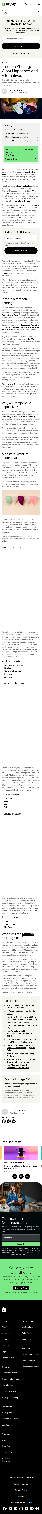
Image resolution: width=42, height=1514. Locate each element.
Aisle (6, 804)
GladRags (6, 273)
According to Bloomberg (12, 384)
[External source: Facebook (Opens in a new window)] (5, 1508)
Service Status (8, 1358)
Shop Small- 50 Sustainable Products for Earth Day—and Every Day (22, 1025)
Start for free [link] (21, 46)
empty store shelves (21, 201)
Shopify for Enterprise (6, 1459)
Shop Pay (6, 1446)
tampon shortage (24, 186)
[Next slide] (27, 1176)
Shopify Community (10, 1397)
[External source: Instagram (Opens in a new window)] (21, 1508)
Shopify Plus (7, 1452)
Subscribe (21, 1244)
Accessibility (27, 1339)
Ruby (6, 807)
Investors (6, 1333)
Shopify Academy (9, 1391)
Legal (4, 1352)
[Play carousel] (21, 1176)
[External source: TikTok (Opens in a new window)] (26, 1508)
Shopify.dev (7, 1412)
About (4, 1327)
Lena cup (8, 677)
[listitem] (21, 1159)
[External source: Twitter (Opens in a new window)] (10, 1508)
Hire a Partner (7, 1385)
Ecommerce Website (30, 1367)
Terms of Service (21, 1484)
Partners (5, 1339)
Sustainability (27, 1327)
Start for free (29, 4)
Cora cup (8, 674)
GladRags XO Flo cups (13, 665)
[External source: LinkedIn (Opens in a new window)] (32, 1508)
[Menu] (39, 4)
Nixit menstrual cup (12, 671)
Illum (6, 921)
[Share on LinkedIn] (14, 1121)
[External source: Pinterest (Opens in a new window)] (37, 1508)
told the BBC (29, 339)
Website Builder (28, 1360)
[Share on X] (9, 1121)
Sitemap (21, 1496)
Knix (6, 801)
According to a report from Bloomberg (18, 416)
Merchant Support (9, 1373)
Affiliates (5, 1345)
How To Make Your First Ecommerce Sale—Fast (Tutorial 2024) (20, 1033)
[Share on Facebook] (4, 1121)
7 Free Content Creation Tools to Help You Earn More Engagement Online (21, 1047)
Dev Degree (7, 1425)
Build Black (26, 1333)
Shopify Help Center (10, 1379)
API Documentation (10, 1419)
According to (10, 315)
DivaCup (7, 668)
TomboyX (8, 798)
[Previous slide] (14, 1176)
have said (26, 942)
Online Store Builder (30, 1354)
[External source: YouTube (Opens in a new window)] (15, 1508)
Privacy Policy (19, 1254)
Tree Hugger (9, 924)
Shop (4, 1440)
